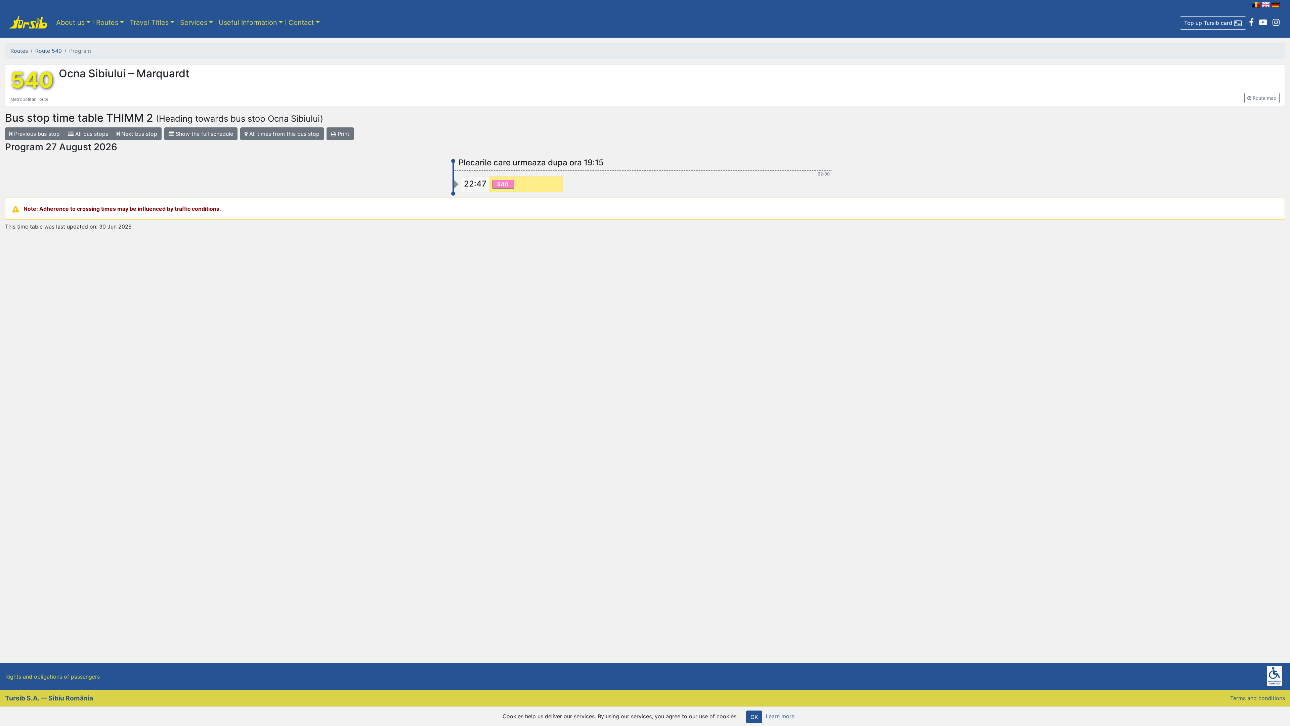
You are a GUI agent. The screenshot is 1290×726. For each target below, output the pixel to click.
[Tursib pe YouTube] (1263, 22)
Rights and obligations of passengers (52, 676)
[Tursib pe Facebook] (1251, 22)
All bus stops (91, 133)
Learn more (780, 716)
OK (754, 717)
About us (70, 22)
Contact (301, 22)
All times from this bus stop (283, 133)
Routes (107, 22)
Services (193, 22)
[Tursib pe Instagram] (1276, 22)
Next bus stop (138, 133)
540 (31, 80)
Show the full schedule (203, 133)
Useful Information (248, 22)
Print (342, 133)
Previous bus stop (36, 133)
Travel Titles (149, 22)
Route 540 (48, 50)
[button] (1213, 23)
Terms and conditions (1257, 698)
